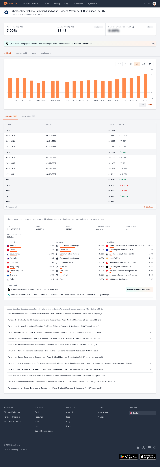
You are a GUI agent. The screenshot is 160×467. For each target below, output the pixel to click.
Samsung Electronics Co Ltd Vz (122, 250)
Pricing (57, 4)
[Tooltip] (16, 285)
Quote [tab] (34, 53)
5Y (137, 64)
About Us (70, 412)
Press (68, 426)
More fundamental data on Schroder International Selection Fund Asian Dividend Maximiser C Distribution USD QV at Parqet (60, 295)
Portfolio (92, 4)
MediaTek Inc (115, 258)
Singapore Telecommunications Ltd (123, 275)
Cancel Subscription (44, 431)
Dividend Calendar (30, 4)
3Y (131, 64)
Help (37, 426)
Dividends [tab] (10, 116)
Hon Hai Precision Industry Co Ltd (123, 262)
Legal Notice (102, 412)
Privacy (100, 417)
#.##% (113, 30)
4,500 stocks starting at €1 (34, 289)
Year (142, 105)
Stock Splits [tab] (28, 116)
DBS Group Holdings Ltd (119, 279)
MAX (143, 64)
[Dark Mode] (149, 4)
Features (46, 4)
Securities (78, 4)
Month (149, 105)
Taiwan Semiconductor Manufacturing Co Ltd (127, 245)
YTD (119, 64)
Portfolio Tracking (12, 417)
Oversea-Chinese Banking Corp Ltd (123, 271)
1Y (125, 64)
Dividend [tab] (7, 53)
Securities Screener (12, 421)
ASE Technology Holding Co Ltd (122, 254)
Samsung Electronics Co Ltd (120, 266)
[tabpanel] (80, 84)
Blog (68, 421)
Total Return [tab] (46, 53)
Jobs (68, 417)
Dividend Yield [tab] (21, 53)
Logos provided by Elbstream (15, 449)
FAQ (37, 421)
